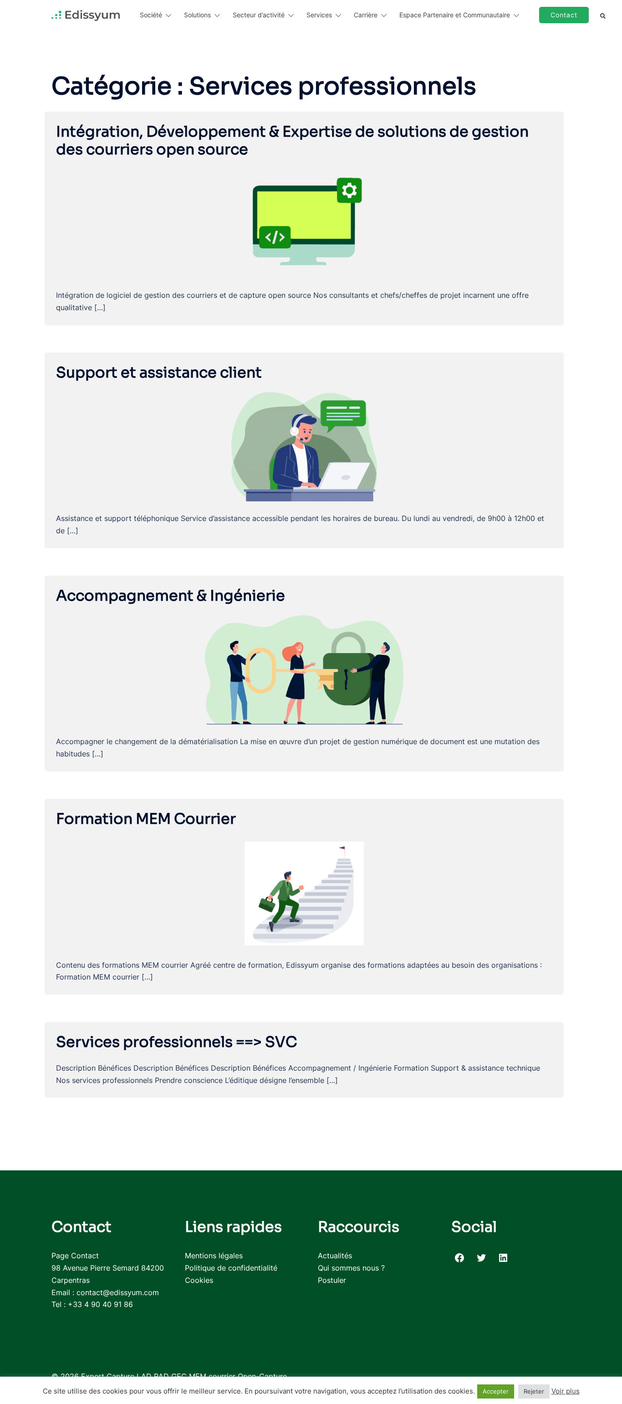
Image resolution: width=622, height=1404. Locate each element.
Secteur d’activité (259, 15)
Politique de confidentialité (231, 1267)
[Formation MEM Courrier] (304, 892)
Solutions (197, 15)
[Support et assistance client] (304, 446)
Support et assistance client (159, 372)
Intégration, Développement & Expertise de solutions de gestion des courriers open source (292, 140)
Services (319, 15)
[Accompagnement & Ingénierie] (304, 669)
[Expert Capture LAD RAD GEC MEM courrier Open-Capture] (85, 15)
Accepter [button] (496, 1391)
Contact (564, 15)
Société (151, 15)
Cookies (199, 1280)
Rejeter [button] (534, 1391)
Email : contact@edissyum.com (105, 1292)
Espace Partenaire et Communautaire (454, 15)
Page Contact (75, 1255)
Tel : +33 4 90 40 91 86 (92, 1304)
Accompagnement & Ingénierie (170, 596)
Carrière (365, 15)
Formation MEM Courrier (146, 819)
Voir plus (565, 1391)
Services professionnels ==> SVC (176, 1042)
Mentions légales (214, 1255)
